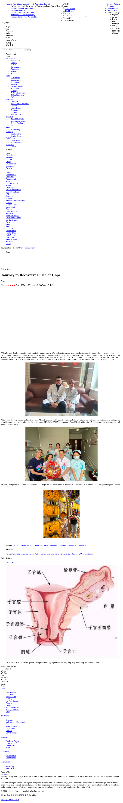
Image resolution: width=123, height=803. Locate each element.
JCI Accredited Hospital (41, 4)
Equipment (15, 69)
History (13, 65)
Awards (13, 71)
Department (15, 110)
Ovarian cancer (11, 562)
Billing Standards (17, 95)
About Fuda (10, 58)
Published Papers (17, 119)
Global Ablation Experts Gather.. (23, 8)
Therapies (14, 101)
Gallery (13, 147)
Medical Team (16, 108)
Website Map (112, 10)
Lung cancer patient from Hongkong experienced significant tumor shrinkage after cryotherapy (50, 545)
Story (8, 127)
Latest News (15, 140)
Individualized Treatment (20, 104)
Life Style (9, 132)
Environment (15, 67)
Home (8, 56)
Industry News (16, 142)
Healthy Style (16, 134)
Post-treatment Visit (18, 93)
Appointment (11, 54)
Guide (8, 76)
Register (117, 4)
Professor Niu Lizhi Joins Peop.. (23, 15)
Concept (14, 63)
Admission (15, 89)
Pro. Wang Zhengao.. (19, 10)
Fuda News (10, 138)
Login (109, 4)
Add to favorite (113, 8)
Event (13, 125)
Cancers (14, 106)
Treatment (9, 99)
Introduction (15, 60)
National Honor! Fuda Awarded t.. (24, 17)
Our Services (15, 78)
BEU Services (16, 114)
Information (5, 762)
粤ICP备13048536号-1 (10, 800)
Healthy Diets (16, 136)
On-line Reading (17, 123)
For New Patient (17, 86)
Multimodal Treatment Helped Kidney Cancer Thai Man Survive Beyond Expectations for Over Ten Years (51, 554)
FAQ (12, 97)
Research (9, 117)
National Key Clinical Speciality (18, 4)
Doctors (14, 112)
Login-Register (68, 20)
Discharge (14, 91)
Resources (10, 145)
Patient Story (15, 129)
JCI (12, 73)
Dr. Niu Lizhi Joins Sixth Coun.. (23, 13)
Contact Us (67, 18)
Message (110, 6)
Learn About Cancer (18, 121)
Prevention (5, 751)
